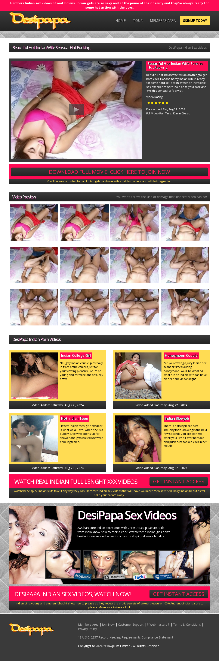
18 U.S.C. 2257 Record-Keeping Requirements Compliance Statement (125, 637)
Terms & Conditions (187, 624)
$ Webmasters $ (158, 624)
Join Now (108, 624)
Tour (138, 20)
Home (120, 20)
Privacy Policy (87, 629)
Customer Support (131, 624)
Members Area (163, 20)
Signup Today (195, 20)
